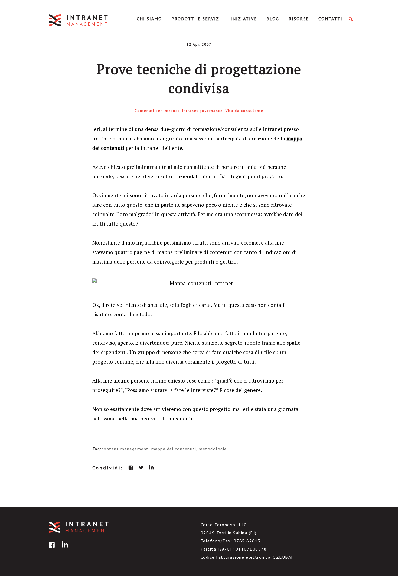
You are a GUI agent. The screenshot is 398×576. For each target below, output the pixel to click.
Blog (272, 18)
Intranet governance (202, 110)
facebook (130, 467)
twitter (141, 467)
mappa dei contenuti (173, 449)
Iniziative (244, 18)
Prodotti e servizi (196, 18)
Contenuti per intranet (157, 110)
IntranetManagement (79, 20)
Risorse (299, 18)
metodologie (213, 449)
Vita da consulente (244, 110)
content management (125, 449)
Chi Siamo (149, 18)
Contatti (330, 18)
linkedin (151, 467)
